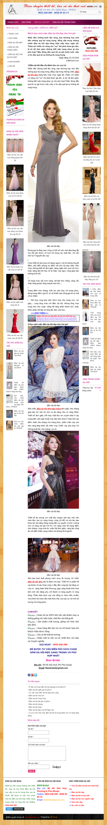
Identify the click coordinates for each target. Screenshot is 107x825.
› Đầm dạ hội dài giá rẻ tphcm (39, 701)
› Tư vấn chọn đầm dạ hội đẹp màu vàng (43, 693)
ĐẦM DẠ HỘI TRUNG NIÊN (13, 48)
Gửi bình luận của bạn (37, 745)
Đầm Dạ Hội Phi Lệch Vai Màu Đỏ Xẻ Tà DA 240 (91, 160)
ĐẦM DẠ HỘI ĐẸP (15, 43)
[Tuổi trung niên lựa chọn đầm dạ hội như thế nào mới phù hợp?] (85, 317)
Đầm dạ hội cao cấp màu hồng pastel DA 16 (15, 157)
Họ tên (31, 729)
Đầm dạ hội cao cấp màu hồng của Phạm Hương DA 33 (15, 231)
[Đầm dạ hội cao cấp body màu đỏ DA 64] (15, 332)
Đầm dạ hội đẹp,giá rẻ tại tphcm (19, 365)
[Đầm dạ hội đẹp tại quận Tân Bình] (85, 371)
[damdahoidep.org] (53, 9)
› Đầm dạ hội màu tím (36, 696)
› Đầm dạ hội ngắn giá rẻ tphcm (40, 690)
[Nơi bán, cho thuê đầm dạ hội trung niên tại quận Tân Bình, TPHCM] (85, 355)
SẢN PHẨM (12, 38)
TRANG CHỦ (12, 34)
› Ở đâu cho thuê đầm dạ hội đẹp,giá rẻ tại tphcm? (47, 687)
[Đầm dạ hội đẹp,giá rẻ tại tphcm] (9, 370)
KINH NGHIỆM (13, 62)
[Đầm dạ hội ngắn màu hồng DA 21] (15, 299)
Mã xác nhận (33, 763)
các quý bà (61, 65)
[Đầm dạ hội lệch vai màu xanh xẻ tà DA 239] (91, 193)
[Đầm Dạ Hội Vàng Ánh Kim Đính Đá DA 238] (91, 239)
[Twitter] (35, 675)
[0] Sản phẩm (93, 6)
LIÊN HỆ (11, 66)
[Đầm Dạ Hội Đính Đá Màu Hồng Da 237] (91, 274)
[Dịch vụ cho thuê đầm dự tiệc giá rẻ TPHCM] (85, 304)
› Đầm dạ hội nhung (35, 704)
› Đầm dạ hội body (35, 707)
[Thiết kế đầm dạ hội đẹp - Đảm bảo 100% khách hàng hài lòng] (85, 342)
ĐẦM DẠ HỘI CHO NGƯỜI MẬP (15, 55)
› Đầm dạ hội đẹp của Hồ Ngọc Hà (41, 710)
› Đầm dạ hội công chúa (37, 698)
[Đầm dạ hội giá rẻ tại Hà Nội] (85, 331)
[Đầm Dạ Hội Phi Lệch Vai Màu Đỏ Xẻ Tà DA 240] (91, 154)
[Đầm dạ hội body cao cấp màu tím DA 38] (15, 264)
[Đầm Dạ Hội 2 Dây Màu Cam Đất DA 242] (91, 85)
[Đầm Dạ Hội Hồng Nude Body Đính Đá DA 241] (91, 122)
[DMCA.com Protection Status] (15, 810)
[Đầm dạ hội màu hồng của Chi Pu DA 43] (15, 190)
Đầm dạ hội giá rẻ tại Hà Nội (95, 330)
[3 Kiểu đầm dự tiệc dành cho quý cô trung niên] (85, 292)
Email (31, 737)
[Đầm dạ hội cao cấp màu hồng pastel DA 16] (15, 152)
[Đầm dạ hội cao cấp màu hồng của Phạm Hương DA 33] (15, 226)
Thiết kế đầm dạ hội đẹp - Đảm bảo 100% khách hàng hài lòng (91, 343)
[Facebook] (29, 675)
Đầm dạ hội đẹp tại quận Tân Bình (95, 369)
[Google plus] (32, 675)
